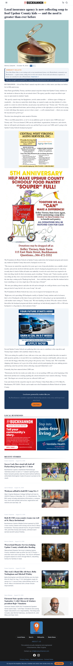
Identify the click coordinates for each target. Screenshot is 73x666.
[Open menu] (6, 3)
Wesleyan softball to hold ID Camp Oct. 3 (21, 491)
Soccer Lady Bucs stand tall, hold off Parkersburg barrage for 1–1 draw (19, 465)
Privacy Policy (24, 659)
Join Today (59, 663)
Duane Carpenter (9, 460)
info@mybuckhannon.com (40, 651)
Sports (31, 637)
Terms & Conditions (36, 659)
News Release (8, 595)
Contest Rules (48, 659)
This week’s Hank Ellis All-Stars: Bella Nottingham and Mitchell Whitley (20, 572)
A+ (34, 65)
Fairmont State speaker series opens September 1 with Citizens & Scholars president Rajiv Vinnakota (20, 601)
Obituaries (40, 637)
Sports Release (8, 487)
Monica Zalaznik (8, 541)
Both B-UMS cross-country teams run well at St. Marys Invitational (21, 519)
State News (52, 637)
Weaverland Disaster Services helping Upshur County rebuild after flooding (19, 546)
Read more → (35, 76)
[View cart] (63, 3)
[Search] (67, 3)
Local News (21, 637)
